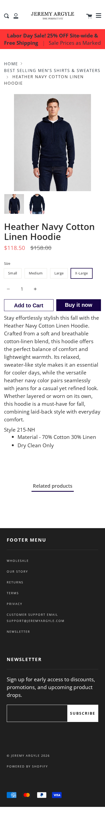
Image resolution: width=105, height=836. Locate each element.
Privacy (14, 604)
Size (7, 263)
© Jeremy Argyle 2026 (28, 756)
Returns (15, 582)
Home (11, 63)
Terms (13, 593)
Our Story (17, 571)
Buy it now (78, 305)
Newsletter (18, 632)
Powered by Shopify (27, 766)
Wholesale (18, 561)
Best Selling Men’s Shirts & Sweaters (52, 70)
